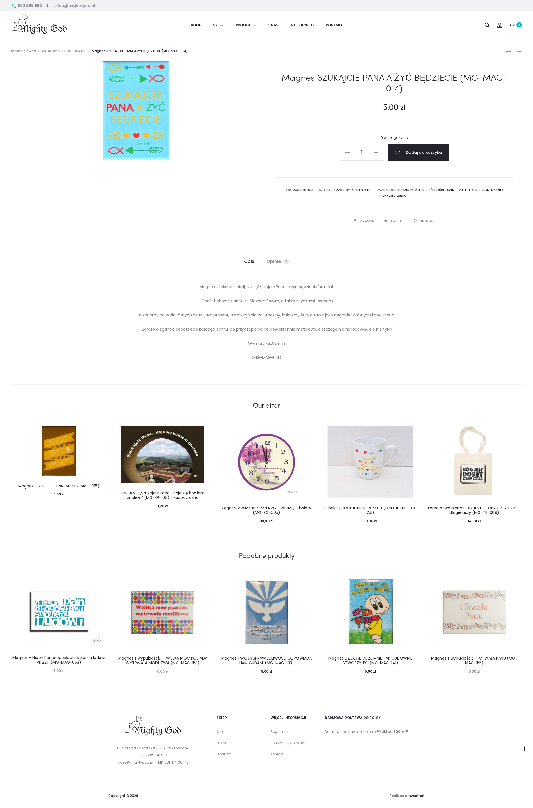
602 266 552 (30, 5)
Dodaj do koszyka (423, 152)
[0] (512, 25)
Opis (249, 261)
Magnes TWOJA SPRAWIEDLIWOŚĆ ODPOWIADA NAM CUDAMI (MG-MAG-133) (266, 660)
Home (196, 25)
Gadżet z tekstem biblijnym (468, 190)
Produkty (224, 754)
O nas (273, 25)
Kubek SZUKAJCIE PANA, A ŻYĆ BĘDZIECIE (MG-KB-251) (370, 510)
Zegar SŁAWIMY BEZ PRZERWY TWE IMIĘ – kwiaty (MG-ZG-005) (266, 510)
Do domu (401, 190)
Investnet (416, 795)
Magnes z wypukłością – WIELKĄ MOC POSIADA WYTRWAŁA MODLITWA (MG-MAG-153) (162, 660)
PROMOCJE (245, 25)
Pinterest (427, 221)
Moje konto (302, 25)
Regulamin (280, 731)
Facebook (366, 221)
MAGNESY (49, 51)
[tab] (249, 261)
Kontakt (334, 25)
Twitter (397, 221)
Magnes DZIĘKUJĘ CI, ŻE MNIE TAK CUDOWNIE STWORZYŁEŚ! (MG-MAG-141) (370, 660)
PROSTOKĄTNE (74, 51)
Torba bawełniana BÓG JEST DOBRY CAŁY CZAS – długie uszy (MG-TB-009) (474, 510)
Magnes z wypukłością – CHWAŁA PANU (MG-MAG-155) (474, 660)
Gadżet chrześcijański (427, 190)
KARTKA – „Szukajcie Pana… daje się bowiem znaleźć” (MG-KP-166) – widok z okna (163, 495)
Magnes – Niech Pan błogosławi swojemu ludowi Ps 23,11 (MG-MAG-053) (58, 660)
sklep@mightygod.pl (74, 5)
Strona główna (23, 51)
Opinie (276, 261)
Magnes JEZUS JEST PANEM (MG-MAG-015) (58, 486)
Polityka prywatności (288, 743)
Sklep (218, 25)
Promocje (224, 743)
